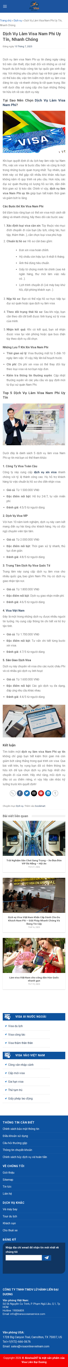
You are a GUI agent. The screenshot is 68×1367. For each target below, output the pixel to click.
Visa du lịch (15, 1026)
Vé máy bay (10, 1209)
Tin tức (7, 1186)
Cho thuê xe (10, 1230)
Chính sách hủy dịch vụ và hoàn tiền (25, 1157)
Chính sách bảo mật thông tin (21, 1129)
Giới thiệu (8, 1172)
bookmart (40, 806)
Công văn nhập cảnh (21, 1064)
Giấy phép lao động (20, 1098)
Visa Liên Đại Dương (34, 1362)
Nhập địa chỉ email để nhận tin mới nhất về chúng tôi (32, 1249)
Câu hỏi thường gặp (15, 1143)
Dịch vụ (18, 20)
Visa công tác (16, 1034)
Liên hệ (7, 1193)
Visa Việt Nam (15, 610)
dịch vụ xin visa (45, 472)
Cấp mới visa (16, 1073)
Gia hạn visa (15, 1081)
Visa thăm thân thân (20, 1043)
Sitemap (8, 1179)
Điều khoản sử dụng (15, 1136)
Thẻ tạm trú (15, 1090)
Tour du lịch (10, 1216)
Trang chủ (5, 20)
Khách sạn (9, 1223)
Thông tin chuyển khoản (17, 1150)
